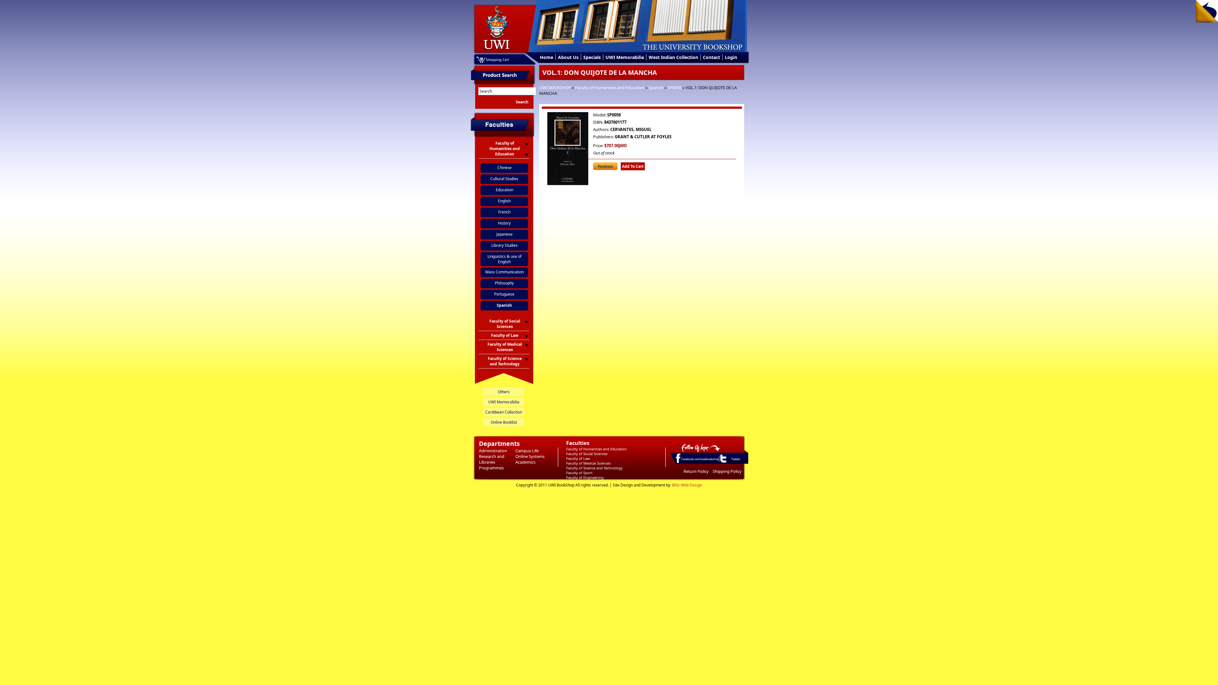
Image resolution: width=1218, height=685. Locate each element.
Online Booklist (504, 422)
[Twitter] (722, 462)
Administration (493, 450)
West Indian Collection (673, 57)
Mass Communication (504, 272)
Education (504, 189)
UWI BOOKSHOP (555, 87)
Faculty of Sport (579, 472)
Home (546, 57)
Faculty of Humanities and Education (610, 87)
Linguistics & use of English (504, 259)
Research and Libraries (491, 459)
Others (504, 392)
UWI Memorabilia (625, 57)
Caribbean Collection (503, 412)
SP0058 (674, 87)
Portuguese (504, 294)
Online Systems (530, 456)
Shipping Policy (727, 471)
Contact (711, 57)
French (504, 212)
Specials (592, 57)
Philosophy (504, 283)
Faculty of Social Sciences (586, 453)
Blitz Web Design (687, 485)
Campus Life (527, 450)
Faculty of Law (578, 458)
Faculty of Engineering (585, 477)
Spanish (656, 87)
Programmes (491, 468)
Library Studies (504, 245)
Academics (525, 462)
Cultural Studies (504, 178)
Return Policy (696, 471)
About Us (568, 57)
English (504, 201)
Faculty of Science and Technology (594, 468)
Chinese (504, 167)
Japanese (504, 234)
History (504, 223)
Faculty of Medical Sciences (588, 463)
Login (731, 57)
